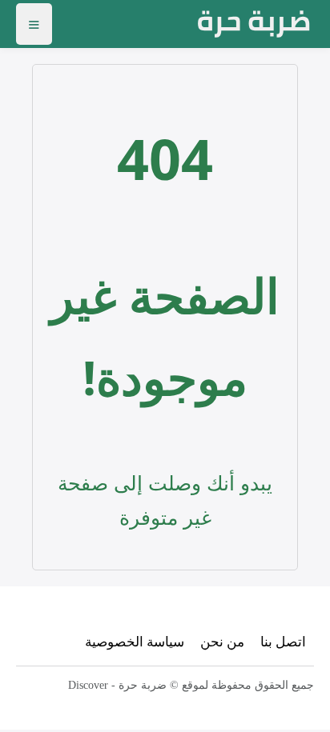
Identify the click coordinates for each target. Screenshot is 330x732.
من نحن (222, 641)
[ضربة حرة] (254, 24)
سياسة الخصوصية (134, 641)
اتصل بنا (283, 641)
